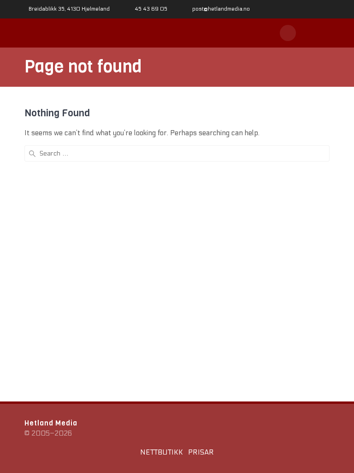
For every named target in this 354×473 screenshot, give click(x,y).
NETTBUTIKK (161, 452)
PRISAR (201, 452)
